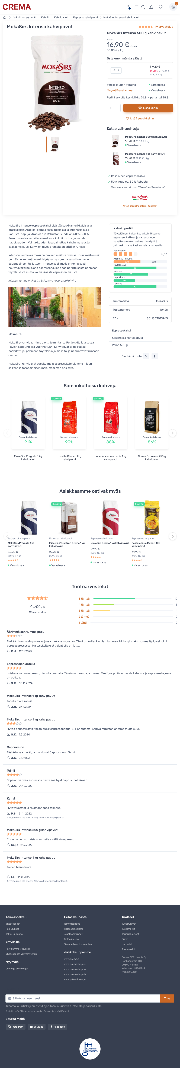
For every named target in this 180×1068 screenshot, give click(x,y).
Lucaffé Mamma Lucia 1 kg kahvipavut (111, 458)
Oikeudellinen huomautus (78, 944)
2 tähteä (84, 616)
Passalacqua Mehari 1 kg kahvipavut (146, 545)
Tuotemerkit (128, 928)
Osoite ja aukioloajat (17, 968)
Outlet (125, 939)
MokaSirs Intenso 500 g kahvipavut (146, 136)
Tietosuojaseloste (73, 928)
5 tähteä (84, 598)
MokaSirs (162, 301)
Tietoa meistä (71, 939)
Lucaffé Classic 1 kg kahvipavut (69, 458)
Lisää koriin (150, 108)
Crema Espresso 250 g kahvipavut (152, 458)
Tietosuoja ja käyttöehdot (56, 1011)
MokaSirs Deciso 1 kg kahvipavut (110, 543)
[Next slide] (172, 433)
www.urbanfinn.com (75, 979)
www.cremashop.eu (75, 964)
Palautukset (12, 928)
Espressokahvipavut (85, 17)
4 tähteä (84, 604)
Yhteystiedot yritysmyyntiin (21, 953)
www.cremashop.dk (75, 974)
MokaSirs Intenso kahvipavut (121, 17)
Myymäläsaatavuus (119, 90)
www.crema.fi (71, 959)
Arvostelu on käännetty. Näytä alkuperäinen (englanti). (37, 881)
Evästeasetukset (73, 934)
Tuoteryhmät (129, 923)
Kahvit (45, 17)
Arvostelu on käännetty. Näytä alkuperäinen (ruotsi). (36, 817)
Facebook (59, 1026)
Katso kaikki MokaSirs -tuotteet (140, 205)
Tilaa (167, 998)
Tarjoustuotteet (130, 934)
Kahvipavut (61, 17)
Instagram (17, 1026)
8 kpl (116, 70)
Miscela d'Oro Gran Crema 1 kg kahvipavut (67, 545)
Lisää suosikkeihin (142, 118)
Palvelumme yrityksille (18, 948)
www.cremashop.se (75, 969)
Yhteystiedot (13, 923)
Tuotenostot (128, 949)
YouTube (38, 1026)
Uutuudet (127, 944)
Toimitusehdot (72, 923)
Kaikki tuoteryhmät (24, 17)
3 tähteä (84, 610)
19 (164, 26)
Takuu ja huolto (14, 934)
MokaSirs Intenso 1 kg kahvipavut (145, 153)
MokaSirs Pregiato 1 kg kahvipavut (28, 458)
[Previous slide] (7, 433)
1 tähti (83, 622)
